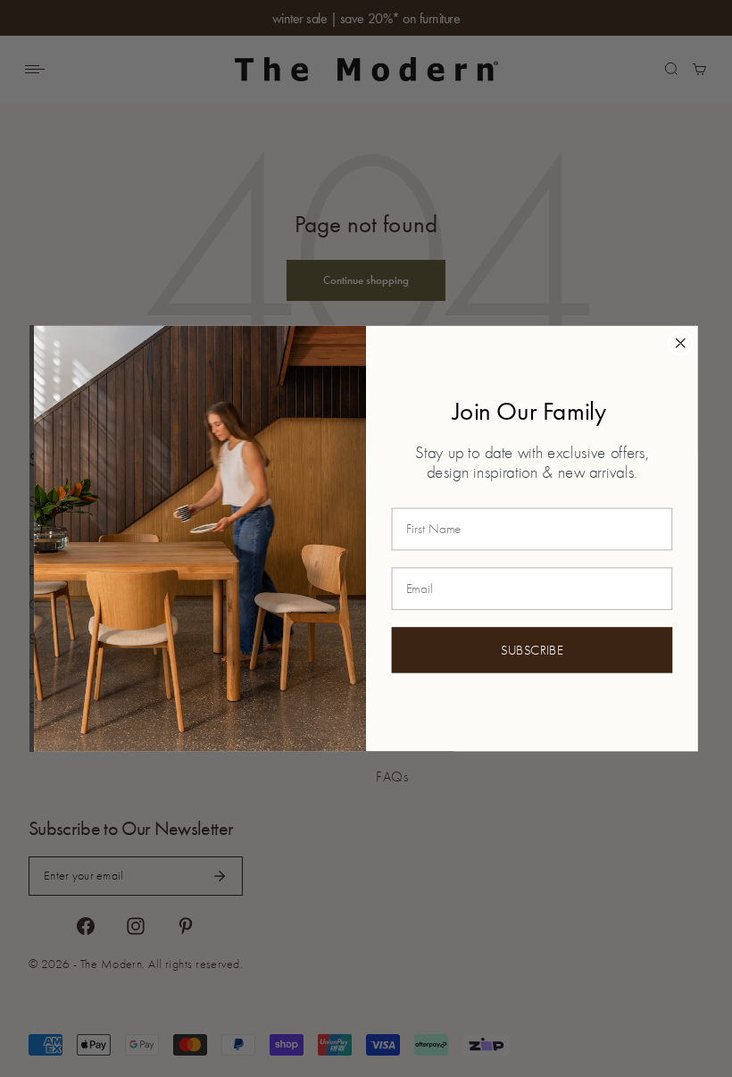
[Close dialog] (680, 343)
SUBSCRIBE (532, 649)
